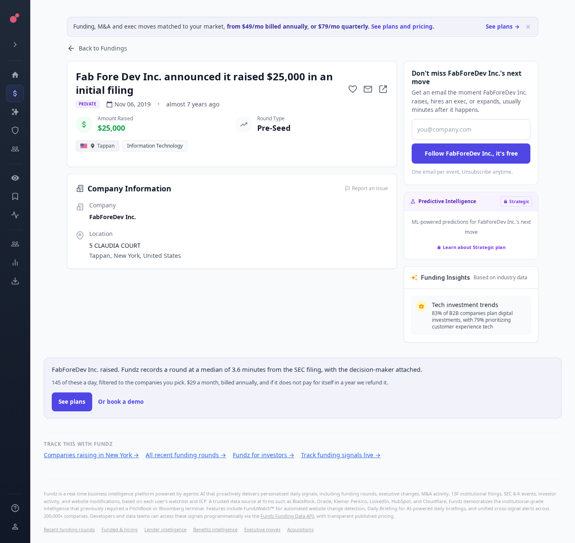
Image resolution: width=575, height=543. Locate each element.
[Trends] (15, 262)
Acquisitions (300, 529)
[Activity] (15, 215)
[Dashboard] (15, 75)
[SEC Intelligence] (15, 130)
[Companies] (15, 112)
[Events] (15, 93)
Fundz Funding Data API (287, 516)
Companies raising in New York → (91, 455)
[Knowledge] (15, 508)
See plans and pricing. (402, 26)
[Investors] (15, 149)
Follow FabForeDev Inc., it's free (471, 153)
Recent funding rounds (69, 529)
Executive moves (262, 529)
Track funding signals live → (341, 455)
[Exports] (15, 281)
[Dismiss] (528, 27)
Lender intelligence (165, 529)
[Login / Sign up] (15, 526)
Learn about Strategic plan (474, 247)
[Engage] (15, 244)
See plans (72, 401)
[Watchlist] (15, 178)
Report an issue (370, 188)
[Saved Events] (15, 196)
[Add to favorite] (353, 89)
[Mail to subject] (368, 89)
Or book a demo (121, 401)
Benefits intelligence (215, 529)
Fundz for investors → (263, 455)
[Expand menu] (15, 44)
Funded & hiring (119, 529)
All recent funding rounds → (186, 455)
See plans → (503, 26)
